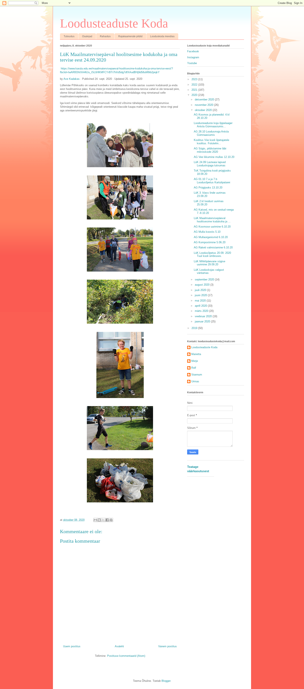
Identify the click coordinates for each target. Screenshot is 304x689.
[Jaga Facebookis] (107, 520)
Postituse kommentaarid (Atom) (126, 655)
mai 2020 (201, 300)
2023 (194, 79)
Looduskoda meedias (162, 36)
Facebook (193, 51)
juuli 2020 (201, 290)
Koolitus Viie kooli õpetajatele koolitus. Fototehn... (211, 141)
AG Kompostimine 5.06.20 (209, 242)
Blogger (166, 680)
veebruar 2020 (204, 316)
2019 (194, 328)
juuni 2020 (201, 295)
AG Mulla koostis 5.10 (207, 231)
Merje (194, 360)
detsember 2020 (205, 99)
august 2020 (202, 284)
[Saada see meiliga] (95, 520)
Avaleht (119, 646)
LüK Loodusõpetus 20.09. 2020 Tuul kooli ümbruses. (212, 254)
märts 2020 (202, 310)
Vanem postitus (167, 646)
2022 (194, 84)
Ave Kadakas (71, 78)
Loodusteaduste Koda (114, 23)
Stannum (196, 374)
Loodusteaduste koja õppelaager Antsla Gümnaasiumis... (213, 125)
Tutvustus (69, 36)
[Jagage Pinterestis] (111, 520)
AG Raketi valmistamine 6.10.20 (213, 247)
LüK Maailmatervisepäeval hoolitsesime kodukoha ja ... (212, 220)
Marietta (196, 354)
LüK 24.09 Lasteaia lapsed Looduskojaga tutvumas (210, 164)
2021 (194, 89)
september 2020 (205, 279)
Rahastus (105, 36)
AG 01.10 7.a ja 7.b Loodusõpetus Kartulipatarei (212, 181)
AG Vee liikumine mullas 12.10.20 (214, 157)
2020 (194, 95)
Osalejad (87, 36)
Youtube (192, 63)
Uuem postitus (71, 646)
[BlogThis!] (99, 520)
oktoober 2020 (204, 110)
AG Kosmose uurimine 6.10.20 (212, 226)
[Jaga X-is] (103, 520)
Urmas (195, 381)
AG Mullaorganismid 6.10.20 (211, 237)
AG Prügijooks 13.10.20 (208, 187)
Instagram (193, 57)
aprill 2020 (201, 305)
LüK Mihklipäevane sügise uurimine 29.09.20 (209, 263)
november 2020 (204, 104)
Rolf (193, 367)
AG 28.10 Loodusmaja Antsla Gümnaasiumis (211, 133)
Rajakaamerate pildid (130, 36)
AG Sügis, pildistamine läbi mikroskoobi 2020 (210, 150)
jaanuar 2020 (203, 321)
